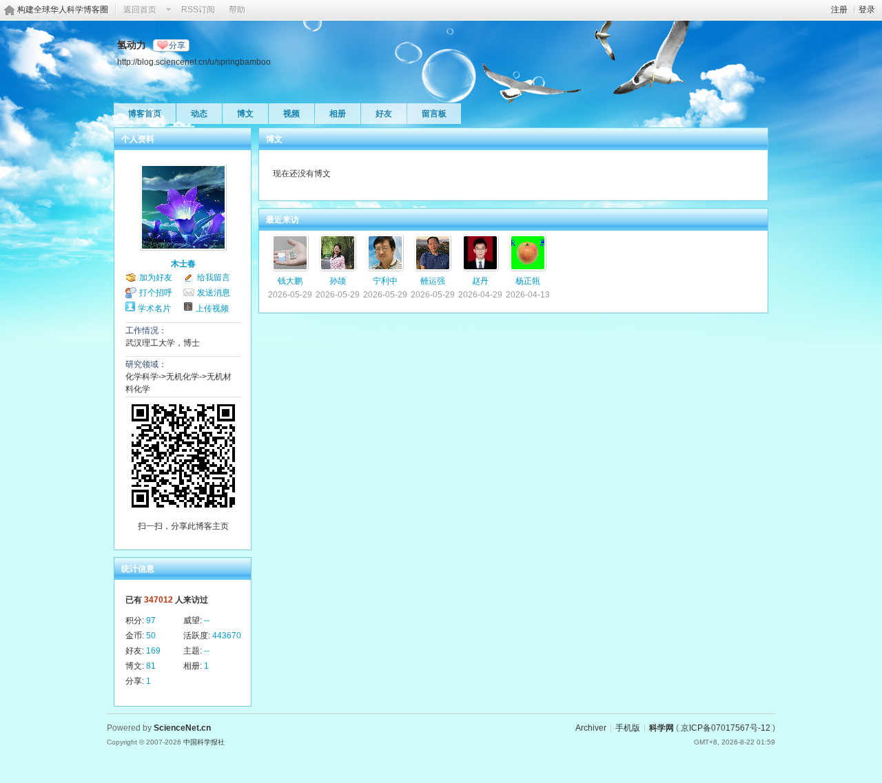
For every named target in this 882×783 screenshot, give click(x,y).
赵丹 (480, 281)
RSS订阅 (198, 9)
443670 (226, 635)
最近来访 (282, 220)
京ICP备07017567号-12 (725, 728)
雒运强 (432, 281)
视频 (291, 113)
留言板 (434, 113)
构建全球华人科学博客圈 (62, 9)
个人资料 (137, 139)
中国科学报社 (204, 742)
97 (151, 620)
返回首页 (139, 9)
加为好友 (155, 277)
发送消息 (213, 292)
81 (151, 666)
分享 (177, 45)
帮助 (237, 9)
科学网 (661, 728)
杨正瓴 (527, 281)
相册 (337, 113)
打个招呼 (155, 292)
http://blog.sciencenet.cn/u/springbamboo (194, 61)
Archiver (590, 728)
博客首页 (144, 113)
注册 (839, 9)
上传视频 (212, 308)
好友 (384, 113)
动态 (199, 113)
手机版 (627, 728)
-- (206, 620)
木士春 (183, 264)
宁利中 (385, 281)
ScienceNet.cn (182, 728)
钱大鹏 (290, 281)
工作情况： (146, 330)
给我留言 (213, 277)
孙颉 (337, 281)
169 (153, 651)
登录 (867, 9)
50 (151, 635)
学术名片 (154, 308)
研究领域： (146, 364)
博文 (245, 113)
